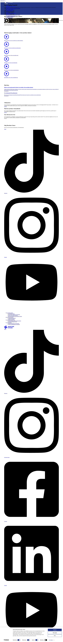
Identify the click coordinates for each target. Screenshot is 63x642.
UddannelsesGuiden (11, 319)
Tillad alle (54, 629)
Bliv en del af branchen (9, 317)
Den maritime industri (9, 312)
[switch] (28, 640)
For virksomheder (9, 322)
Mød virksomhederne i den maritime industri (15, 316)
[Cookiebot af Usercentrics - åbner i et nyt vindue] (6, 640)
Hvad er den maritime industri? (13, 315)
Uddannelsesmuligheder (12, 318)
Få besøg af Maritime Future (12, 321)
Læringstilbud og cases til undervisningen (14, 320)
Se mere (5, 106)
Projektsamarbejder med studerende (13, 323)
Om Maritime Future (11, 313)
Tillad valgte (55, 632)
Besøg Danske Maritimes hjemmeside (14, 314)
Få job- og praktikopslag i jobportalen (14, 324)
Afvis (55, 635)
